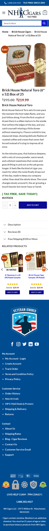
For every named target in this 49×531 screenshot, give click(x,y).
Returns (9, 414)
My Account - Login (15, 358)
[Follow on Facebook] (12, 344)
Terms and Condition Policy (19, 374)
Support (9, 454)
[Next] (46, 275)
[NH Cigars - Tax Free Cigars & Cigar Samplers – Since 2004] (24, 12)
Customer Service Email (18, 449)
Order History (12, 393)
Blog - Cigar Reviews (16, 439)
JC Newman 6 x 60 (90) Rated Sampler (13, 276)
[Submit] (44, 23)
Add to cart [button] (12, 292)
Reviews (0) (14, 231)
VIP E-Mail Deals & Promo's (19, 403)
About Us (10, 428)
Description (14, 224)
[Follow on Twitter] (24, 344)
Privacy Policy (13, 379)
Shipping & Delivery (16, 409)
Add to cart (33, 205)
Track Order (11, 368)
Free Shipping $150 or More (23, 238)
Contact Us (11, 444)
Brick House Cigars (21, 31)
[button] (4, 12)
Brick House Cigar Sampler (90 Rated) (36, 276)
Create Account (13, 363)
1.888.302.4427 (24, 501)
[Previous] (2, 275)
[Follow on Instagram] (18, 344)
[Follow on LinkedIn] (31, 344)
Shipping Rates (13, 433)
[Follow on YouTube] (37, 344)
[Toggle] (5, 225)
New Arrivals (12, 398)
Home (5, 31)
